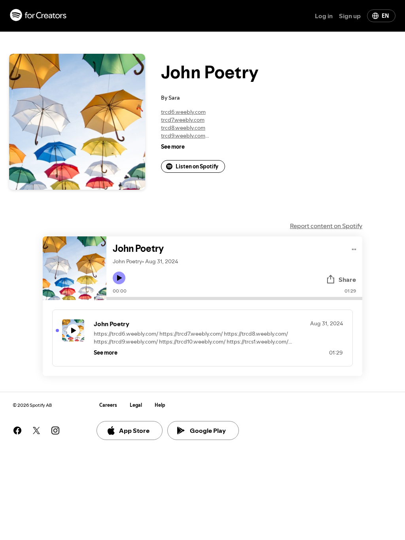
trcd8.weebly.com (183, 128)
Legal (136, 405)
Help (160, 405)
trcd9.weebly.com (183, 136)
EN (385, 16)
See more (173, 147)
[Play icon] (119, 278)
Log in (324, 15)
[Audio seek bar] (234, 298)
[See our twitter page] (36, 430)
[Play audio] (354, 248)
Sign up (350, 15)
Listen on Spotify (197, 166)
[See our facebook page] (17, 430)
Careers (108, 405)
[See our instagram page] (55, 430)
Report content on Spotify (326, 225)
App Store (134, 430)
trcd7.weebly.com (182, 120)
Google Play (208, 430)
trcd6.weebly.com (183, 112)
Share (347, 279)
